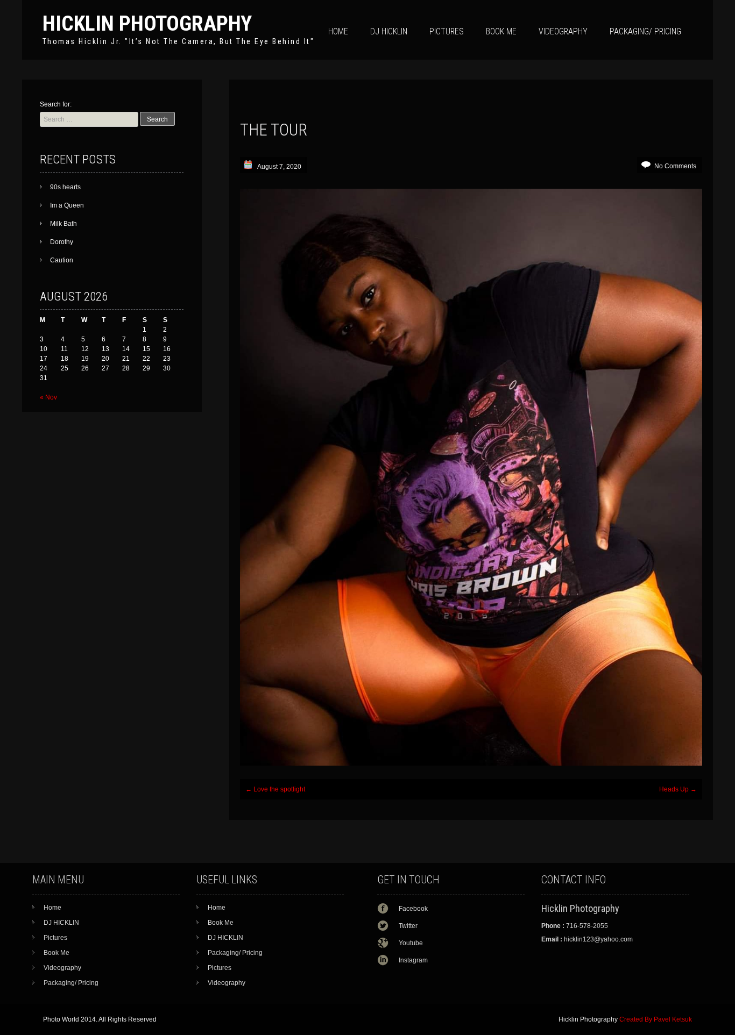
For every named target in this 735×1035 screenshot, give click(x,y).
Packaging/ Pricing (645, 31)
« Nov (48, 397)
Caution (61, 260)
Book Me (501, 31)
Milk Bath (63, 223)
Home (338, 31)
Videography (563, 31)
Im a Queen (67, 205)
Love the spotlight (275, 789)
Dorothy (61, 242)
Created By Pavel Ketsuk (655, 1019)
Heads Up (678, 789)
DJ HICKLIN (388, 31)
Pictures (446, 31)
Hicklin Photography (147, 23)
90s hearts (65, 187)
